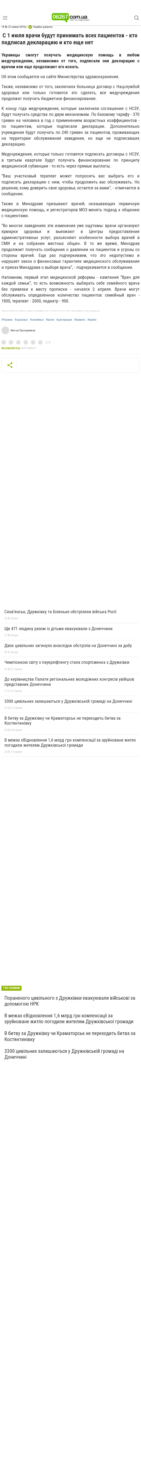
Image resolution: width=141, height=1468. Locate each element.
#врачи (50, 319)
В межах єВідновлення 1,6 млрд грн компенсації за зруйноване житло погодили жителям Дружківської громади (70, 742)
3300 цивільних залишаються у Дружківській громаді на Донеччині (68, 701)
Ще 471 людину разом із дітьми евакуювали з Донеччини (58, 628)
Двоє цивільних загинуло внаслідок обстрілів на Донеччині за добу (68, 645)
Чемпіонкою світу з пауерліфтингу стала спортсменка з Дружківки (66, 662)
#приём (91, 319)
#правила (79, 319)
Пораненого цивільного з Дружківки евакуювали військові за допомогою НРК (69, 1001)
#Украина (6, 319)
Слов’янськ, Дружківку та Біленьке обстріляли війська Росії (60, 611)
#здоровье (21, 319)
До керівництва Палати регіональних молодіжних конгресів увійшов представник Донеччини (69, 682)
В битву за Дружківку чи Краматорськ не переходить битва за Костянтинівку (62, 721)
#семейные (37, 319)
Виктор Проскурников (23, 330)
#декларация (64, 319)
